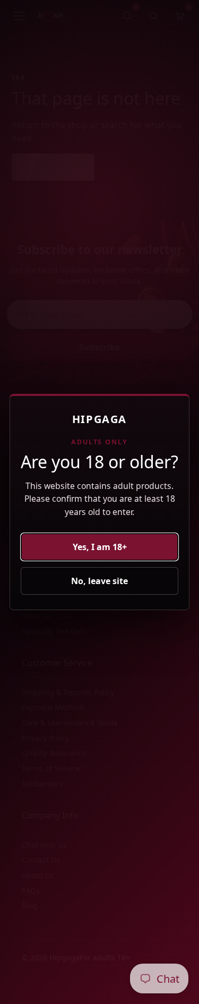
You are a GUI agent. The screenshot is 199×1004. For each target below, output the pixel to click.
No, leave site (99, 581)
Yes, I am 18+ (100, 547)
